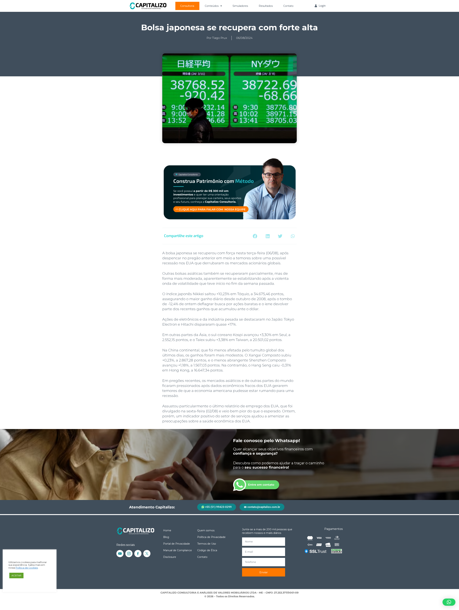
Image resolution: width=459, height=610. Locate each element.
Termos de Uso (206, 543)
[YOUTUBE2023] (120, 553)
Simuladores (240, 6)
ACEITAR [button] (16, 575)
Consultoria (187, 6)
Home (167, 530)
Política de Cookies (27, 567)
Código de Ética (207, 550)
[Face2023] (137, 553)
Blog (166, 537)
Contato (288, 6)
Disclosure (169, 557)
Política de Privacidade (211, 537)
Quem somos (205, 530)
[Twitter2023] (146, 553)
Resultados (266, 6)
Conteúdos (212, 6)
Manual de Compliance (177, 550)
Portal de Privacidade (176, 543)
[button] (255, 236)
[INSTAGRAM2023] (129, 553)
